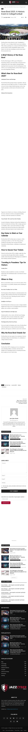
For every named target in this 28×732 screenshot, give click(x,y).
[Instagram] (7, 718)
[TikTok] (20, 718)
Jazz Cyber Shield (7, 17)
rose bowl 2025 (14, 385)
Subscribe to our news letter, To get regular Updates (12, 496)
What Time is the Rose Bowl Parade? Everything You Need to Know (21, 402)
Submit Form (6, 502)
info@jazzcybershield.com (12, 709)
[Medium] (13, 718)
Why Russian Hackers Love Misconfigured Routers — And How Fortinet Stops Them (17, 436)
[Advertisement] (14, 153)
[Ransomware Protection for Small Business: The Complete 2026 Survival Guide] (5, 550)
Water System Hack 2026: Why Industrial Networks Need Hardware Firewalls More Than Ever (17, 443)
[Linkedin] (18, 20)
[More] (24, 20)
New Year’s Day (7, 385)
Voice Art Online (4, 585)
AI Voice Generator (4, 592)
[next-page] (4, 456)
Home (2, 7)
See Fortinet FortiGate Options (15, 439)
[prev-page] (2, 456)
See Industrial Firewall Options (15, 446)
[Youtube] (17, 721)
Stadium (19, 385)
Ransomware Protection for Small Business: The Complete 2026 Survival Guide (18, 550)
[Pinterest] (12, 20)
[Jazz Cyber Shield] (2, 17)
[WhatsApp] (15, 20)
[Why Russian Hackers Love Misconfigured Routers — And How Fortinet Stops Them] (5, 437)
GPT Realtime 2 (4, 596)
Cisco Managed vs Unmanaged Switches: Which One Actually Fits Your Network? (18, 450)
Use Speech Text (4, 599)
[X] (9, 20)
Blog (5, 7)
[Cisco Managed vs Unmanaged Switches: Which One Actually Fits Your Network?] (5, 451)
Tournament (4, 386)
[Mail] (10, 718)
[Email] (21, 20)
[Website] (11, 721)
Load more (13, 577)
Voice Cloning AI (4, 588)
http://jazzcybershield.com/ (14, 420)
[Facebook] (6, 20)
